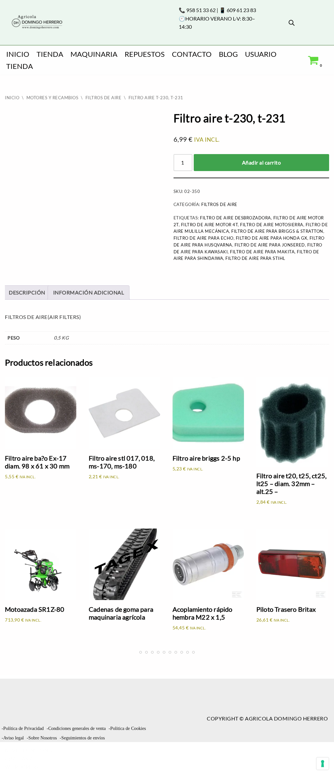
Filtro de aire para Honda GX (271, 238)
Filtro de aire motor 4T (209, 224)
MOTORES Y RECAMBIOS (52, 97)
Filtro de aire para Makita (262, 251)
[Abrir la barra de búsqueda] (291, 22)
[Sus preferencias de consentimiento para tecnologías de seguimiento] (322, 763)
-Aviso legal (13, 737)
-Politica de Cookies (127, 728)
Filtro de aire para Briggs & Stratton (277, 231)
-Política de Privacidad (23, 728)
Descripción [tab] (27, 292)
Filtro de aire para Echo (204, 238)
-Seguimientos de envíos (82, 737)
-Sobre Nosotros (42, 737)
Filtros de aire (103, 97)
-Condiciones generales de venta (76, 728)
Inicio (17, 54)
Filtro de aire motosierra (271, 224)
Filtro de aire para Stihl (255, 258)
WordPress (21, 767)
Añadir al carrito (261, 162)
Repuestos (145, 54)
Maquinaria (93, 54)
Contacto (192, 54)
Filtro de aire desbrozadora (235, 217)
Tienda (50, 54)
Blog (228, 54)
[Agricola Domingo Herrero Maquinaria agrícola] (36, 22)
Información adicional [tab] (88, 292)
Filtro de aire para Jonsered (270, 244)
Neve (12, 750)
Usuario (261, 54)
